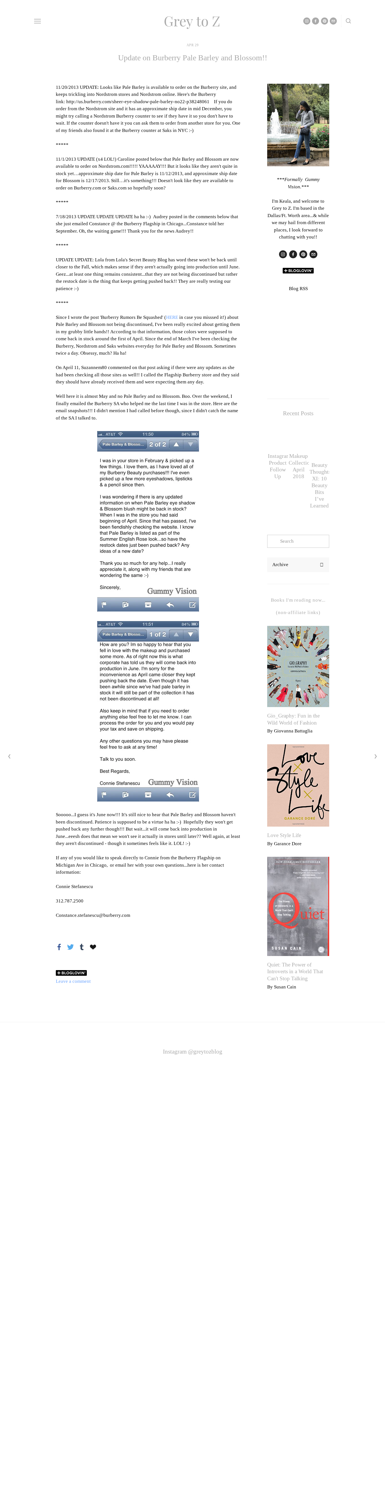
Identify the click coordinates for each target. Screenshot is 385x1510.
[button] (319, 428)
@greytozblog (205, 1051)
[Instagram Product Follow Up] (277, 441)
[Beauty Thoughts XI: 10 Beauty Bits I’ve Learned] (319, 446)
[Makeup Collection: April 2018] (298, 441)
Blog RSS (298, 288)
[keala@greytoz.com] (313, 254)
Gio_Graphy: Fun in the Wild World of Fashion (293, 719)
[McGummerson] (303, 254)
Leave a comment (73, 981)
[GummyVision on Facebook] (293, 254)
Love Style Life (284, 835)
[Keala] (283, 254)
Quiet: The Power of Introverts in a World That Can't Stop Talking (295, 971)
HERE (172, 317)
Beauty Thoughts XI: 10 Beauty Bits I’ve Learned (320, 485)
